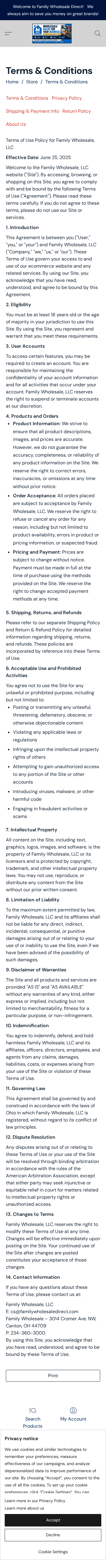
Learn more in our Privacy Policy (35, 1500)
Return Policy (76, 111)
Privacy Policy (67, 98)
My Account (73, 1419)
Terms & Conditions (66, 82)
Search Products (32, 1422)
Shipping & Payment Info (32, 111)
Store (32, 82)
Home (12, 82)
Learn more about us (24, 1508)
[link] (53, 1549)
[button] (53, 33)
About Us (16, 124)
